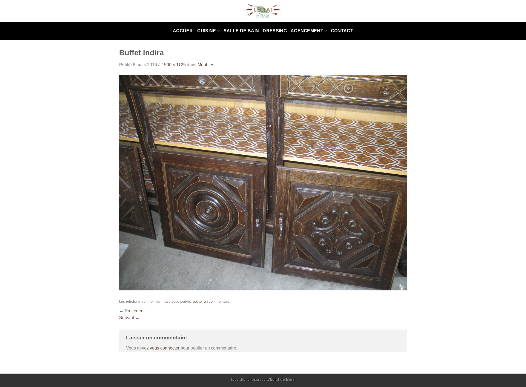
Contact (342, 30)
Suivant (129, 317)
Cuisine (206, 30)
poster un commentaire (211, 301)
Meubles (206, 64)
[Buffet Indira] (263, 182)
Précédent (132, 310)
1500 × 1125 (174, 64)
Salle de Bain (241, 30)
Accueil (183, 30)
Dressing (275, 30)
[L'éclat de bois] (263, 11)
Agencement (307, 30)
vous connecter (164, 348)
